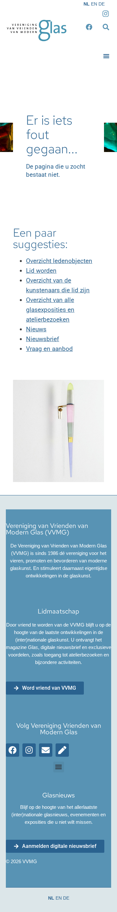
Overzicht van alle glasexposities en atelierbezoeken (50, 309)
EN (94, 4)
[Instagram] (29, 750)
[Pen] (62, 750)
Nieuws (36, 329)
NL (87, 4)
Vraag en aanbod (49, 348)
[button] (106, 56)
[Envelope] (45, 750)
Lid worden (41, 270)
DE (101, 4)
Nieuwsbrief (42, 339)
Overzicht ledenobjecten (59, 261)
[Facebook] (12, 750)
